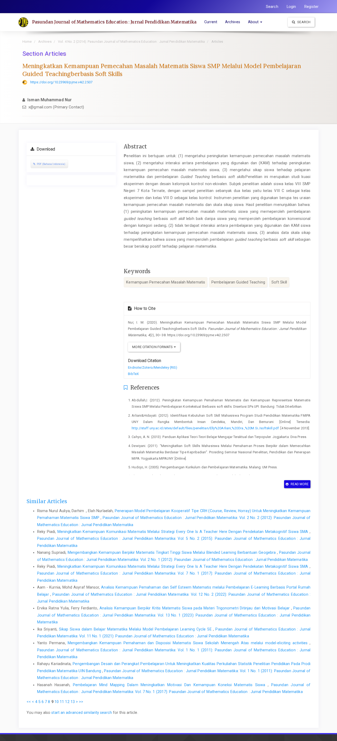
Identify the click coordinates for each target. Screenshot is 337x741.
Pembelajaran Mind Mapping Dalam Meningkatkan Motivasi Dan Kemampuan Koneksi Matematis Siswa (170, 685)
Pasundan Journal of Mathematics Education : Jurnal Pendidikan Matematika (114, 22)
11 (62, 702)
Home (27, 42)
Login (291, 6)
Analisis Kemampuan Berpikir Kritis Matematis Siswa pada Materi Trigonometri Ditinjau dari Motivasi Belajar (195, 608)
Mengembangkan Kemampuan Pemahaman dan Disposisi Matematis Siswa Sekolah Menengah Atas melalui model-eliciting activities (189, 643)
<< (29, 702)
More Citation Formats (153, 347)
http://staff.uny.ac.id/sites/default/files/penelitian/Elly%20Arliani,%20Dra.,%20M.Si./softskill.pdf (205, 428)
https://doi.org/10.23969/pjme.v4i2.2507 (61, 82)
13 (73, 702)
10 (56, 702)
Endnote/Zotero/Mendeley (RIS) (152, 367)
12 (67, 702)
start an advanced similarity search (81, 712)
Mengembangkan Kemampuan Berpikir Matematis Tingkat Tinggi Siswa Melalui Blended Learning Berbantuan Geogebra (172, 552)
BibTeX (133, 374)
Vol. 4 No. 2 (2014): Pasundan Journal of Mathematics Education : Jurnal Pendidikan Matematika (131, 42)
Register (311, 6)
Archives (232, 22)
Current (210, 22)
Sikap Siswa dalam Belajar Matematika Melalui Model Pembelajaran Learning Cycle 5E (136, 629)
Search (272, 6)
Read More (299, 484)
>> (81, 702)
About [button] (254, 22)
